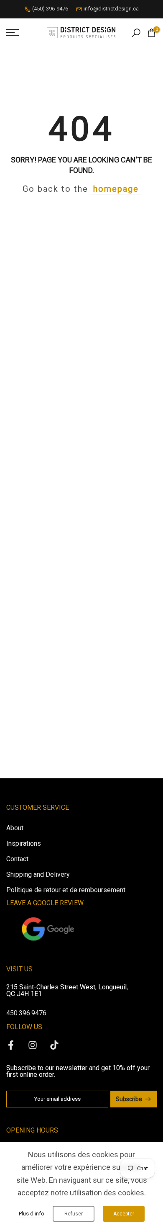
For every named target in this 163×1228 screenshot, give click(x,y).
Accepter (123, 1214)
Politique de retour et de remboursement (65, 890)
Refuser (73, 1214)
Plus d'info (31, 1213)
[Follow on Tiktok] (54, 1044)
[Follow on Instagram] (32, 1044)
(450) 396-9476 (50, 8)
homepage (116, 189)
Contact (17, 859)
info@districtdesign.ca (111, 8)
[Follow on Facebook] (10, 1044)
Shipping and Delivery (38, 874)
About (14, 828)
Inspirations (23, 843)
